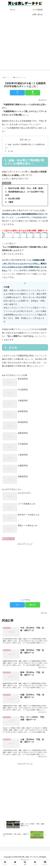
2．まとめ (9, 151)
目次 (22, 140)
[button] (45, 516)
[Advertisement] (25, 44)
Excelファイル (9, 539)
